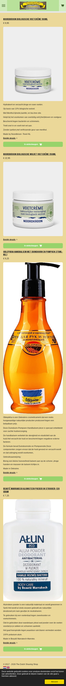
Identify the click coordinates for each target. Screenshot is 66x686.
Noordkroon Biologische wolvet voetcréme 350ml (29, 154)
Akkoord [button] (54, 682)
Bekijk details (9, 138)
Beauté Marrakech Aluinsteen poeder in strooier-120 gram (31, 490)
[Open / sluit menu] (3, 5)
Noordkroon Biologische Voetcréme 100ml (25, 19)
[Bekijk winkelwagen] (62, 5)
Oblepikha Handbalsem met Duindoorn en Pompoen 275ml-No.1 (33, 253)
